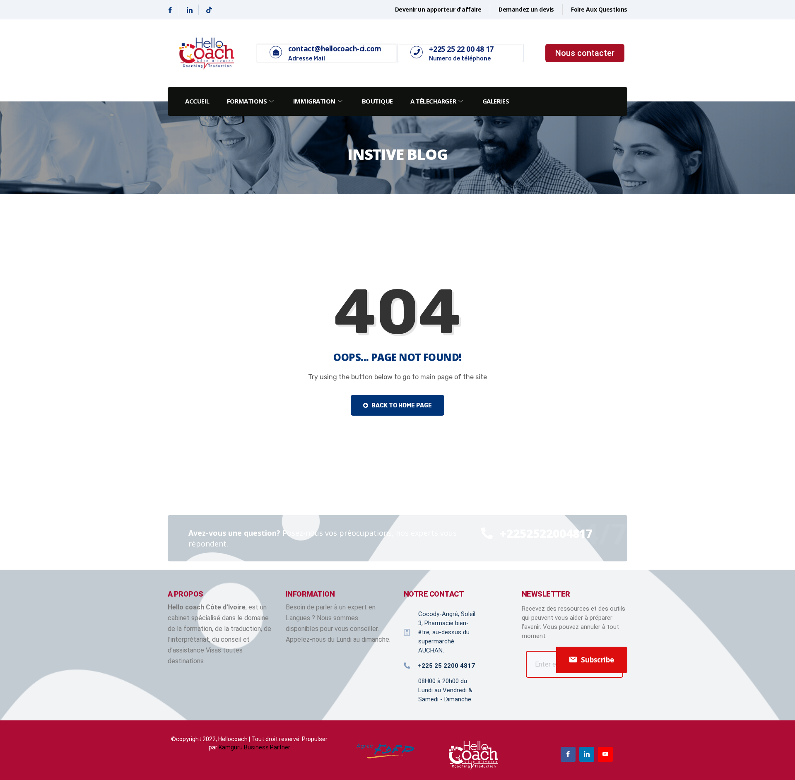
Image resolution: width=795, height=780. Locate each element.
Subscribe (597, 659)
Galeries (495, 101)
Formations (247, 101)
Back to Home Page (401, 405)
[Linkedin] (190, 10)
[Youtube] (605, 754)
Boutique (377, 101)
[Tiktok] (209, 10)
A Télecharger (433, 101)
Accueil (197, 101)
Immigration (314, 101)
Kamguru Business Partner (254, 747)
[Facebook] (170, 10)
